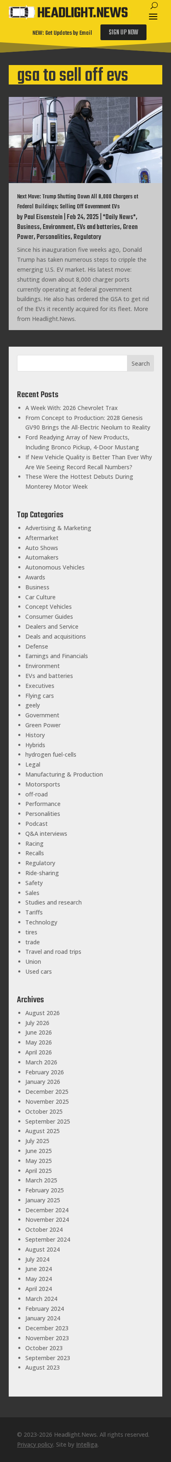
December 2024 (46, 1210)
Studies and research (53, 902)
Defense (36, 646)
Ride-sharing (42, 873)
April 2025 (38, 1171)
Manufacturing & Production (64, 774)
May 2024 (38, 1279)
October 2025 (44, 1111)
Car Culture (40, 597)
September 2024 (47, 1239)
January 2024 (42, 1318)
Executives (39, 686)
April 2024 (38, 1289)
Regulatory (87, 237)
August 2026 (42, 1013)
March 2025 (41, 1180)
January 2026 (42, 1082)
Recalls (34, 853)
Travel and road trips (53, 951)
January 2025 (42, 1200)
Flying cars (39, 696)
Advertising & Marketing (58, 528)
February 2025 (44, 1190)
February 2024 (44, 1308)
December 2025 (46, 1091)
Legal (32, 764)
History (35, 735)
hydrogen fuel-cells (50, 754)
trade (32, 942)
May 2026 (38, 1042)
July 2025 (37, 1141)
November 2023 (47, 1338)
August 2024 (42, 1249)
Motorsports (42, 784)
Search (141, 363)
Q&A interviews (46, 833)
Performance (43, 804)
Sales (32, 893)
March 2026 (41, 1062)
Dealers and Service (51, 626)
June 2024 (38, 1269)
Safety (34, 883)
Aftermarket (42, 538)
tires (31, 932)
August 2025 (42, 1131)
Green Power (43, 725)
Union (33, 961)
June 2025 (38, 1151)
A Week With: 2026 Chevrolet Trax (71, 408)
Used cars (38, 971)
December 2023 (46, 1328)
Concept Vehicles (48, 606)
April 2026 (38, 1052)
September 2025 (47, 1121)
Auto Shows (41, 548)
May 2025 (38, 1161)
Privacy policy (35, 1444)
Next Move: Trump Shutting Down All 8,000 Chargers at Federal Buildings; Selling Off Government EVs (77, 202)
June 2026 (38, 1032)
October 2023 (44, 1348)
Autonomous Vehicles (55, 567)
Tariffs (34, 912)
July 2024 (37, 1259)
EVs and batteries (98, 227)
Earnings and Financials (56, 656)
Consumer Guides (49, 616)
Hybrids (35, 745)
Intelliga (87, 1444)
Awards (35, 577)
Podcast (36, 824)
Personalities (54, 237)
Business (28, 227)
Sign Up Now (123, 32)
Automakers (42, 557)
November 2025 (47, 1101)
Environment (58, 227)
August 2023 (42, 1367)
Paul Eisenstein (43, 217)
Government (42, 715)
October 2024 (44, 1229)
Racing (34, 843)
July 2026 (37, 1023)
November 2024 (47, 1219)
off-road (36, 794)
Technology (41, 922)
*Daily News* (119, 217)
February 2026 (44, 1072)
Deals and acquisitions (55, 636)
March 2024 (41, 1299)
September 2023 (47, 1358)
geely (32, 705)
